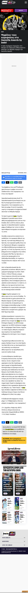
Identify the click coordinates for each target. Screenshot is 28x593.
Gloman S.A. (15, 551)
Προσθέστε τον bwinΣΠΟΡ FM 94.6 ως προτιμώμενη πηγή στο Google (15, 177)
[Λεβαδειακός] (16, 7)
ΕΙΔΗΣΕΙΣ (21, 10)
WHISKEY (20, 551)
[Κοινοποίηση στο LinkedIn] (16, 182)
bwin (2, 31)
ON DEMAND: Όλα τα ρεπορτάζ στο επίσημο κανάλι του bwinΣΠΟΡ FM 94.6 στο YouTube (14, 440)
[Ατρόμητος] (10, 7)
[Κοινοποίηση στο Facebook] (3, 182)
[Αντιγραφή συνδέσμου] (20, 182)
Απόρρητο (25, 592)
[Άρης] (4, 7)
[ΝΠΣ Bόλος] (13, 7)
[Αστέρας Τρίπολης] (7, 7)
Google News (9, 429)
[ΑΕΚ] (1, 7)
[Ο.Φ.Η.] (22, 7)
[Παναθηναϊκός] (25, 7)
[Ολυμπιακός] (19, 7)
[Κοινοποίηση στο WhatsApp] (12, 182)
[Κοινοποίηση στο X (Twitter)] (7, 182)
